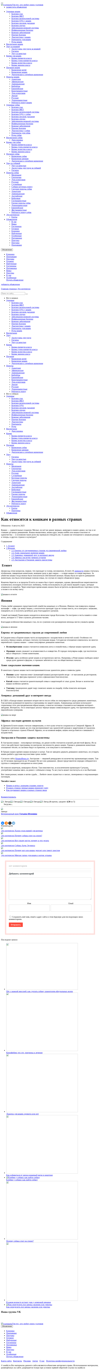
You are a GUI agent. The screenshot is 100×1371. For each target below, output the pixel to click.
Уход (8, 335)
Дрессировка (17, 140)
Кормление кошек (19, 72)
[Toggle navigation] (2, 2)
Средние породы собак (21, 189)
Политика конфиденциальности (60, 1361)
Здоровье (10, 300)
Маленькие (16, 175)
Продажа (15, 243)
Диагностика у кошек (21, 37)
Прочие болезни (18, 35)
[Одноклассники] (6, 823)
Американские (18, 84)
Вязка (14, 224)
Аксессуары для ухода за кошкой (25, 49)
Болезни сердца (18, 25)
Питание (10, 356)
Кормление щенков (20, 159)
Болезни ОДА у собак (21, 114)
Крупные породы (19, 478)
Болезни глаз (17, 14)
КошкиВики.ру (22, 758)
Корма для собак (13, 142)
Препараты (16, 424)
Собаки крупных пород (21, 187)
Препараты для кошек (21, 39)
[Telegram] (13, 823)
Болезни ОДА (17, 405)
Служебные (16, 184)
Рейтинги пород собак (21, 212)
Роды (13, 426)
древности (79, 571)
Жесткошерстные (19, 210)
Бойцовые (15, 198)
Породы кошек (12, 77)
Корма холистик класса (21, 63)
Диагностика (17, 422)
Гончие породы (18, 494)
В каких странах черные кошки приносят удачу (27, 788)
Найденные (16, 233)
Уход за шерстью (18, 53)
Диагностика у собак (20, 131)
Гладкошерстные (18, 201)
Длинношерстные (19, 100)
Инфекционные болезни (22, 30)
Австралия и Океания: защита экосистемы (31, 560)
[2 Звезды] (15, 802)
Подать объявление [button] (14, 280)
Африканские (17, 81)
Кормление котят (19, 70)
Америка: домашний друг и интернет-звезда (32, 555)
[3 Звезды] (25, 802)
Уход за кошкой (13, 46)
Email (70, 903)
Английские (16, 196)
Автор (35, 1361)
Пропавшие (16, 245)
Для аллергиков (18, 93)
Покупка (15, 240)
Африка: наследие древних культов (28, 557)
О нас (42, 1361)
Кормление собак (19, 156)
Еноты (14, 217)
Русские (15, 98)
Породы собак (12, 173)
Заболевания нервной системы (25, 28)
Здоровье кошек (13, 11)
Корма (9, 345)
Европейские (17, 88)
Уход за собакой (13, 163)
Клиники (15, 231)
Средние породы (18, 480)
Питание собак (13, 154)
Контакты (17, 1361)
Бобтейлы (15, 86)
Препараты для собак (20, 133)
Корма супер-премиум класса (24, 60)
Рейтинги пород (18, 391)
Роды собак (16, 135)
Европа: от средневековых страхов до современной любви (39, 550)
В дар (13, 222)
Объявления (11, 219)
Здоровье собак (13, 105)
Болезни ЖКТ (17, 16)
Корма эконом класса (20, 65)
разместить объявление (16, 7)
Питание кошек (13, 67)
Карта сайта (6, 1361)
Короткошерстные (19, 91)
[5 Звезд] (44, 802)
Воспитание (11, 333)
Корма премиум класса (21, 58)
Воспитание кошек (14, 44)
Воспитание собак (14, 138)
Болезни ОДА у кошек (21, 21)
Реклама (27, 1361)
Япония (10, 548)
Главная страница (9, 289)
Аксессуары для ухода (21, 338)
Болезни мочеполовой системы (25, 18)
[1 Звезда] (5, 802)
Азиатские (16, 79)
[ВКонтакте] (2, 823)
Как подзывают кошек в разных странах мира (26, 790)
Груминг (15, 229)
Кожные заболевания (20, 32)
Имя (29, 903)
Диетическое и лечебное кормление (27, 74)
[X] (9, 823)
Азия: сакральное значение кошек (27, 553)
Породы (9, 366)
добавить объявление (10, 284)
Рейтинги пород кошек (21, 102)
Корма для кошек (13, 56)
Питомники (16, 238)
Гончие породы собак (21, 203)
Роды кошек (16, 42)
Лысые (14, 95)
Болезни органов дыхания (23, 23)
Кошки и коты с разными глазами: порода (24, 785)
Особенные (16, 236)
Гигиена (15, 51)
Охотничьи (16, 177)
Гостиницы (16, 226)
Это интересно (12, 215)
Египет (10, 546)
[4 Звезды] (35, 802)
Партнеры (15, 510)
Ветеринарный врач (19, 814)
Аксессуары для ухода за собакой (26, 168)
